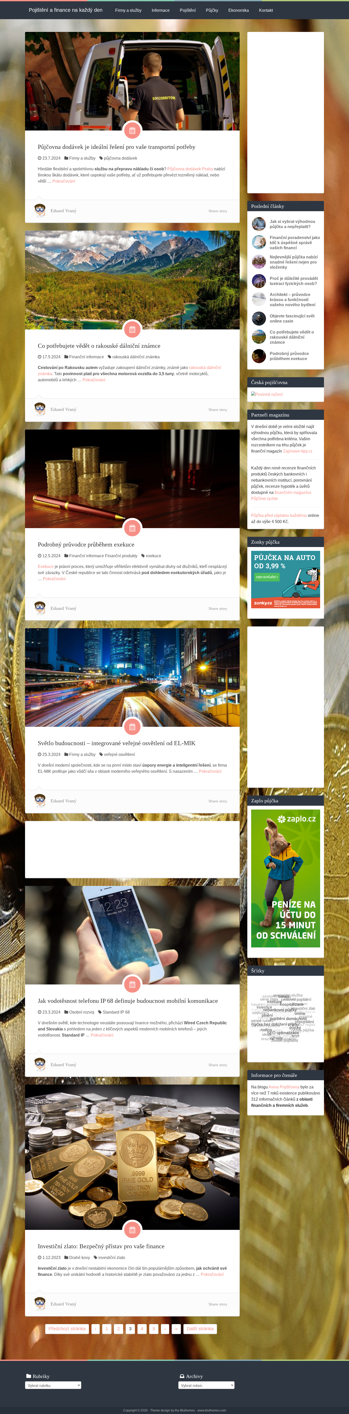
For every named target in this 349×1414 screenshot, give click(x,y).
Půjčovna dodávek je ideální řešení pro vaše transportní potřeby (116, 147)
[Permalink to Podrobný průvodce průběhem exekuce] (132, 478)
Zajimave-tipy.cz (297, 451)
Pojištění (188, 10)
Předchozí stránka (67, 1328)
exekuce (153, 556)
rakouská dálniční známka (136, 357)
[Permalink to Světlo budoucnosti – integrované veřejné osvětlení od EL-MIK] (132, 677)
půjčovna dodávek (120, 158)
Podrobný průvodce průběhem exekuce (86, 544)
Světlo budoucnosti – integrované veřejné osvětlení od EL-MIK (116, 743)
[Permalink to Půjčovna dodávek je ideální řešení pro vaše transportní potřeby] (132, 81)
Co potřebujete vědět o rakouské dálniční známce (99, 345)
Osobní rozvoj (81, 1012)
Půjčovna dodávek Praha (190, 169)
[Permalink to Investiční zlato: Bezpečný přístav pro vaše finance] (132, 1157)
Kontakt (266, 10)
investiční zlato (111, 1257)
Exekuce (46, 566)
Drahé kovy (79, 1257)
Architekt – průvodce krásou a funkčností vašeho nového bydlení (292, 299)
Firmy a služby (128, 10)
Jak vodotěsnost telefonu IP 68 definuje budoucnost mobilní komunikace (128, 1000)
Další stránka (200, 1328)
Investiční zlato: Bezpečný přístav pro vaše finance (101, 1246)
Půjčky (212, 10)
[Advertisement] (132, 849)
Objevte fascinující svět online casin (292, 318)
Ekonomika (238, 10)
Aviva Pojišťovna (284, 1087)
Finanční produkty (121, 556)
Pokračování (63, 181)
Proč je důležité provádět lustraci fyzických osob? (294, 281)
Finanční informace (86, 357)
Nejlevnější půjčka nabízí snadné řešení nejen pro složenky (294, 262)
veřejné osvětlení (119, 754)
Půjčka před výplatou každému (279, 515)
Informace (161, 10)
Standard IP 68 (116, 1012)
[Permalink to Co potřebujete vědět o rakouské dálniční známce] (132, 280)
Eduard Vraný (63, 210)
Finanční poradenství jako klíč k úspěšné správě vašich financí (295, 242)
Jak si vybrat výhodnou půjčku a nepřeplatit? (292, 224)
